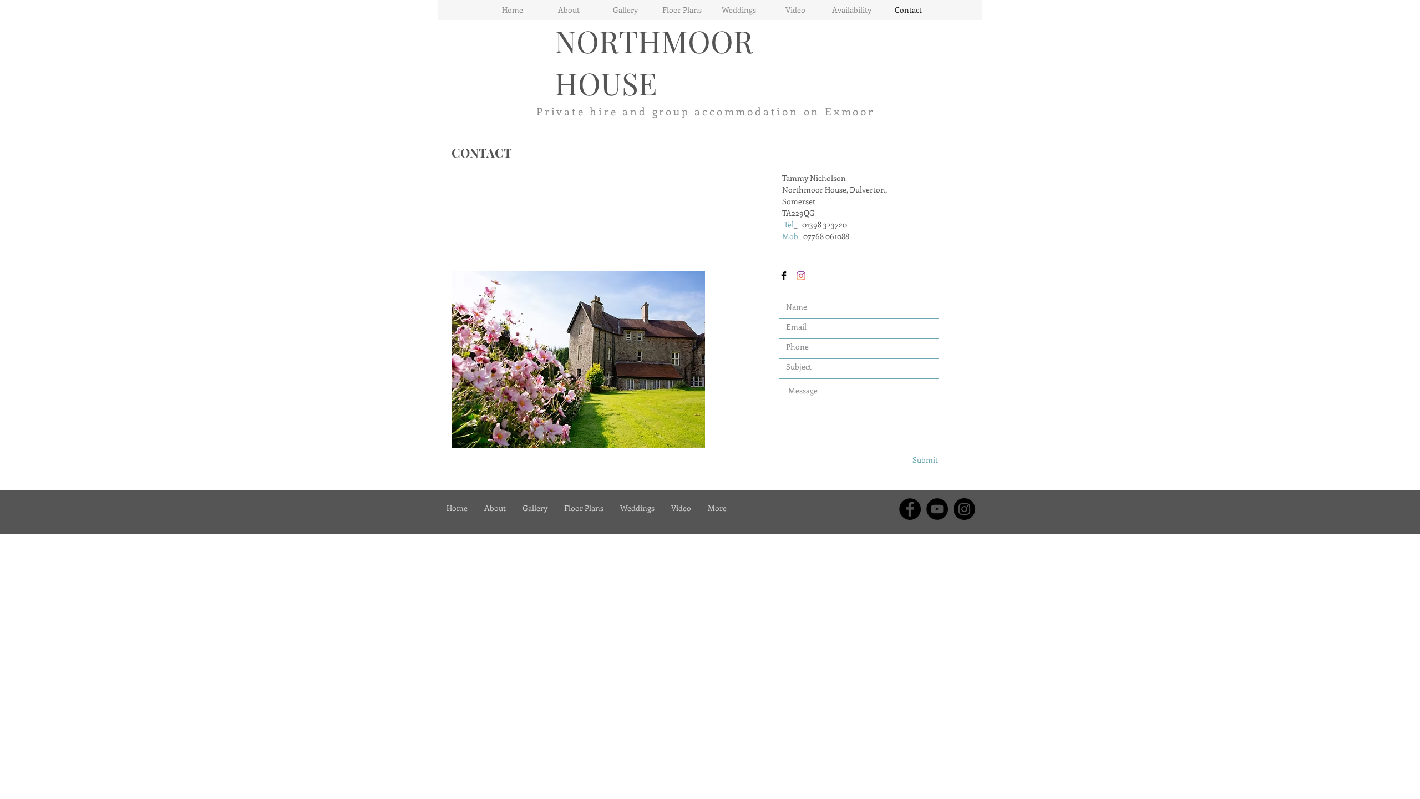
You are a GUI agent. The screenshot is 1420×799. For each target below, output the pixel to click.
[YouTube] (937, 509)
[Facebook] (910, 509)
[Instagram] (801, 275)
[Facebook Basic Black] (783, 275)
